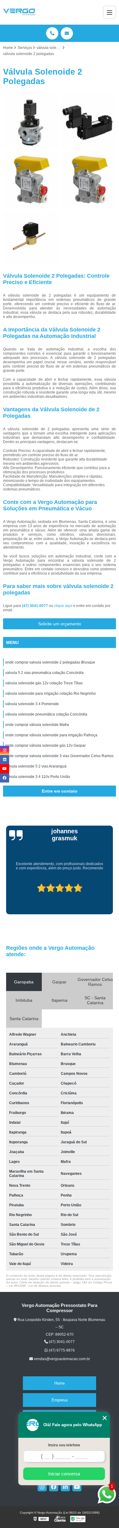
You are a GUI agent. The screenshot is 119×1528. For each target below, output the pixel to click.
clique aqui (63, 606)
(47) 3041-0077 (35, 606)
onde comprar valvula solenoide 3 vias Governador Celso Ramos (59, 756)
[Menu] (109, 12)
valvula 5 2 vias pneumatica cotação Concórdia (44, 673)
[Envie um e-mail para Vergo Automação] (67, 33)
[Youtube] (76, 1486)
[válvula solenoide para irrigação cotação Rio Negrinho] (88, 179)
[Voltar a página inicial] (19, 12)
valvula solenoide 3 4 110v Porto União (37, 777)
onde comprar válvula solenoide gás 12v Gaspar (45, 745)
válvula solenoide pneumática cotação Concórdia (46, 714)
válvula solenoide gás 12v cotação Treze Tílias (44, 683)
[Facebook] (53, 1486)
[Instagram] (42, 1486)
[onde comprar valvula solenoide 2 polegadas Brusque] (30, 121)
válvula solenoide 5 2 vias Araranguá (36, 766)
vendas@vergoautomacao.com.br (61, 1359)
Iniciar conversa (64, 1473)
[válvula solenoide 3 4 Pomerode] (30, 237)
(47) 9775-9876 (61, 1350)
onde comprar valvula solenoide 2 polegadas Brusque (50, 662)
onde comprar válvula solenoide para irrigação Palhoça (51, 735)
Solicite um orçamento (59, 623)
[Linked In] (65, 1486)
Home (59, 1383)
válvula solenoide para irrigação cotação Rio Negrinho (50, 693)
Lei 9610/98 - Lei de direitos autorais (35, 1285)
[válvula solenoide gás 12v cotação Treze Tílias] (30, 179)
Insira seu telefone (64, 1445)
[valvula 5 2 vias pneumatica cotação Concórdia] (88, 121)
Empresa (59, 1400)
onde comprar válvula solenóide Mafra (37, 725)
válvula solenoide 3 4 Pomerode (32, 704)
